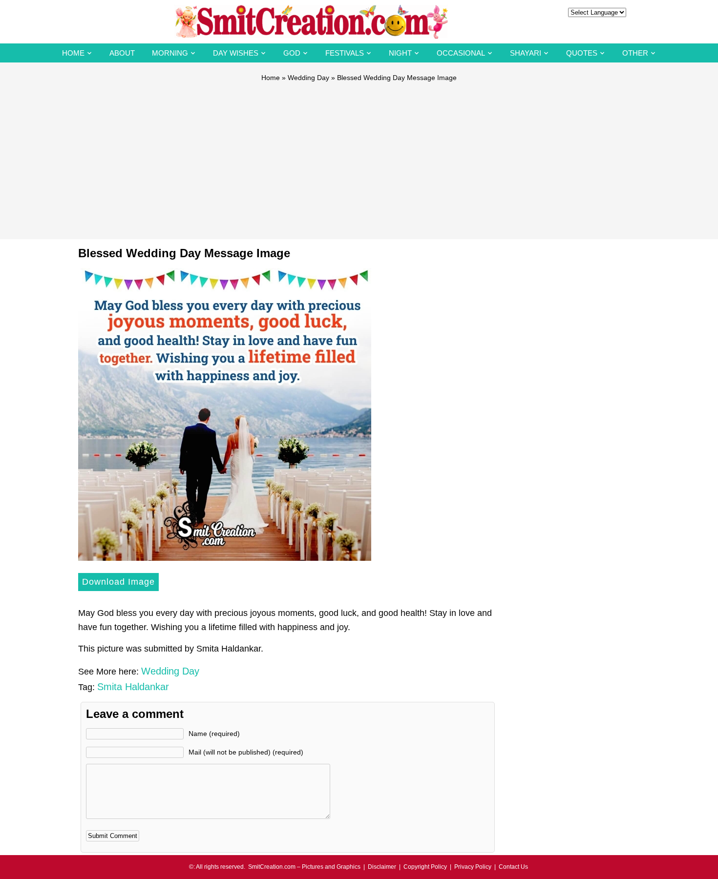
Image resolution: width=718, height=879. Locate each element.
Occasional (461, 53)
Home (73, 53)
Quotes (581, 53)
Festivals (344, 53)
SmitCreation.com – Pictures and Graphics (304, 866)
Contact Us (513, 866)
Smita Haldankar (133, 686)
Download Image (118, 582)
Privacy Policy (472, 866)
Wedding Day (308, 78)
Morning (170, 53)
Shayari (525, 53)
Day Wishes (235, 53)
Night (400, 53)
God (291, 53)
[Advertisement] (359, 156)
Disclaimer (382, 866)
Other (635, 53)
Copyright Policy (425, 866)
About (122, 53)
